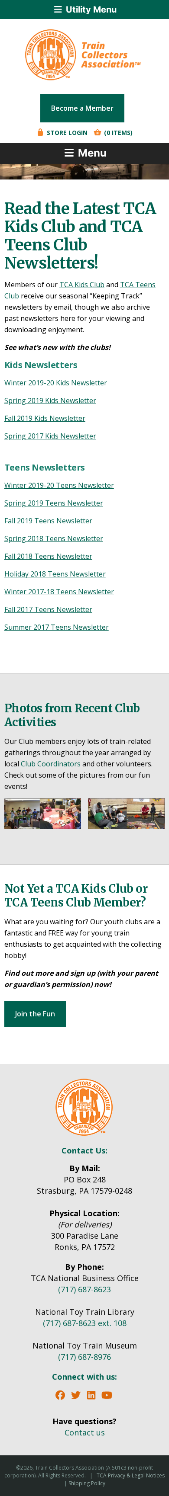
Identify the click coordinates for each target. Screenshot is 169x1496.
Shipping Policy (86, 1483)
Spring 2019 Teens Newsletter (53, 503)
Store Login (66, 132)
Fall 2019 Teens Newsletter (48, 520)
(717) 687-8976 (84, 1357)
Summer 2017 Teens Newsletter (56, 627)
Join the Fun (35, 1014)
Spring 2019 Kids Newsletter (50, 400)
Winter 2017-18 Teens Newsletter (59, 591)
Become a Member (82, 108)
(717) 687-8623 (84, 1289)
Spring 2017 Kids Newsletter (50, 436)
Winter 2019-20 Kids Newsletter (55, 383)
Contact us (85, 1432)
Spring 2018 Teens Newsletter (53, 538)
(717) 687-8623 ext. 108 (85, 1323)
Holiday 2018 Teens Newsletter (55, 574)
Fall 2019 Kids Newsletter (44, 418)
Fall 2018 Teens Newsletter (48, 556)
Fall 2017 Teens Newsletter (48, 609)
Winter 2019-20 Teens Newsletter (59, 485)
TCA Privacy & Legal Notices (131, 1475)
